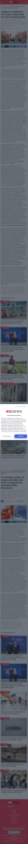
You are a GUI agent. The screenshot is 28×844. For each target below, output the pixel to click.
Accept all (20, 436)
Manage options (7, 436)
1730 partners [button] (10, 418)
